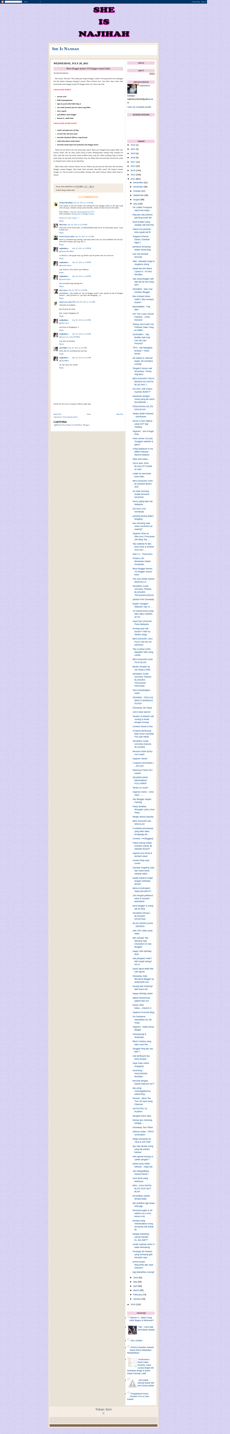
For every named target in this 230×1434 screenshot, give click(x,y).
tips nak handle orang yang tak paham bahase (143, 1149)
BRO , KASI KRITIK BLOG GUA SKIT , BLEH (142, 1188)
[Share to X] (88, 187)
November (138, 187)
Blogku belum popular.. (144, 817)
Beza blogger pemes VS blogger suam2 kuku (142, 571)
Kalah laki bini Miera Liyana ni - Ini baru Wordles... (142, 271)
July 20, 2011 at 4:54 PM (77, 348)
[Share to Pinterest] (93, 187)
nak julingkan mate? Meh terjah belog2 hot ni (142, 961)
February (137, 1294)
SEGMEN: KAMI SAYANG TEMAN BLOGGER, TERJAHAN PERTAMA (142, 680)
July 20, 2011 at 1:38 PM (81, 248)
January (137, 1299)
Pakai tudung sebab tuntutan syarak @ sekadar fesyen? (142, 846)
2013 (133, 170)
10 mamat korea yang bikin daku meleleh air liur (143, 614)
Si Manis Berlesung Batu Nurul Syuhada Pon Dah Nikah (143, 734)
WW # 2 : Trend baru (142, 554)
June (135, 1277)
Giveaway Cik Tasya (142, 708)
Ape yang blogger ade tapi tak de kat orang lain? (143, 282)
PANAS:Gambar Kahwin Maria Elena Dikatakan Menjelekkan (140, 1350)
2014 (133, 166)
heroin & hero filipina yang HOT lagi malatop (142, 424)
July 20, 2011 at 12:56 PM (83, 203)
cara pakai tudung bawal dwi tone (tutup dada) (146, 1383)
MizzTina (63, 225)
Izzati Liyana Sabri (66, 236)
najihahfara (64, 248)
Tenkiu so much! (140, 788)
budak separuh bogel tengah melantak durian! (143, 881)
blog (63, 190)
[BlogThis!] (86, 187)
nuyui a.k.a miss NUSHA (70, 337)
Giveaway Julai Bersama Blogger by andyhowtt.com (143, 979)
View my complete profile (139, 107)
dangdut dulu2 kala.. (142, 1116)
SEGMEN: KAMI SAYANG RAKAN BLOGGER (142, 744)
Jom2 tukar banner (142, 712)
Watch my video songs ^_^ (69, 218)
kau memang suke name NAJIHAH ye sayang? (142, 526)
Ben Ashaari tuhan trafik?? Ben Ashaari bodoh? (143, 299)
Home (89, 414)
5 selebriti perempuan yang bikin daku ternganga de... (143, 831)
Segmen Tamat (140, 758)
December (138, 182)
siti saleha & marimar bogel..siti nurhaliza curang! (143, 361)
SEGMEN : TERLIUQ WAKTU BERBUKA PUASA (143, 700)
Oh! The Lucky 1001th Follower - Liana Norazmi (143, 317)
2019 (133, 153)
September (138, 195)
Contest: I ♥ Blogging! (143, 838)
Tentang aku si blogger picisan (82, 214)
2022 (133, 145)
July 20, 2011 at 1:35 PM (84, 236)
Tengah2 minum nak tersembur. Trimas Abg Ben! (142, 371)
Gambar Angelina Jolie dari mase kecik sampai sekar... (143, 870)
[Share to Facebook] (90, 187)
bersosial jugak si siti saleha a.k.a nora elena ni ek (142, 1213)
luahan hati (70, 190)
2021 (133, 149)
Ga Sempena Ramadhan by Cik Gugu (142, 1019)
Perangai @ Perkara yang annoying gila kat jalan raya (142, 1254)
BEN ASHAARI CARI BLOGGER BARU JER (143, 484)
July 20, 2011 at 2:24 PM (81, 334)
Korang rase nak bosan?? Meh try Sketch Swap (141, 631)
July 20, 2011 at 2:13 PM (85, 302)
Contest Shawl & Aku (143, 726)
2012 (133, 174)
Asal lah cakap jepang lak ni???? (82, 212)
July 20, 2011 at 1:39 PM (81, 262)
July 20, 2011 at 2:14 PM (81, 320)
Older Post (119, 414)
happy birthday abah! (143, 993)
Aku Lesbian (136, 1340)
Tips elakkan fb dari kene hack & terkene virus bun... (143, 547)
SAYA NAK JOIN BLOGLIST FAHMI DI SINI (142, 466)
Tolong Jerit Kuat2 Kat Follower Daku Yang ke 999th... (143, 327)
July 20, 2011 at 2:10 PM (77, 290)
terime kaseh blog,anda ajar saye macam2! (143, 1265)
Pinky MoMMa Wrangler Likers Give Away (144, 809)
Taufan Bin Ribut (66, 203)
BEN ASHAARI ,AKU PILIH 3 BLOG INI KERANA (143, 642)
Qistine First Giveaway (143, 599)
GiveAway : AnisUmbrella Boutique (140, 1073)
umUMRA (63, 348)
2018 (133, 157)
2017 (133, 162)
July (135, 204)
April (135, 1286)
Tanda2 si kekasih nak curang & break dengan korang (143, 719)
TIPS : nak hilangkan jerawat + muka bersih (142, 351)
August (137, 199)
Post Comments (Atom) (69, 417)
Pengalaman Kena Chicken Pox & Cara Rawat (138, 1396)
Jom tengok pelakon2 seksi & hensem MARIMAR (143, 898)
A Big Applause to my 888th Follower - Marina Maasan (143, 452)
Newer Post (57, 414)
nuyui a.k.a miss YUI (67, 302)
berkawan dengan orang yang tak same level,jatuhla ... (144, 399)
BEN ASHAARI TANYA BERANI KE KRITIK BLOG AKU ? (143, 381)
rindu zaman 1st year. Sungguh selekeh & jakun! (143, 441)
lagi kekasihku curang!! (144, 1272)
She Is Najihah (65, 48)
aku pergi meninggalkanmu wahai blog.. (142, 1091)
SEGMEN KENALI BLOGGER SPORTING (141, 916)
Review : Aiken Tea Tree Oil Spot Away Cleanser (143, 1101)
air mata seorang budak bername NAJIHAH (141, 494)
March (136, 1290)
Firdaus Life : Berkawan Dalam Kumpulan (142, 561)
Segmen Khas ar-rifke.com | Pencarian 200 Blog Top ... (144, 536)
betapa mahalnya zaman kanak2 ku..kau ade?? (141, 1237)
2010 (133, 1304)
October (137, 191)
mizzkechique (66, 265)
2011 (133, 179)
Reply (61, 221)
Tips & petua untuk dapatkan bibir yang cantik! (143, 652)
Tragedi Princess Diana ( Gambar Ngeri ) (141, 239)
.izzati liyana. (66, 279)
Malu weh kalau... (141, 459)
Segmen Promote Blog (143, 1012)
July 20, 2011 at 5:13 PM (81, 358)
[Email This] (84, 187)
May (135, 1282)
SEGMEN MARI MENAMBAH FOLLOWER (140, 780)
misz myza (63, 290)
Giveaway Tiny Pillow (143, 1127)
